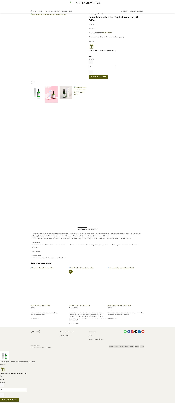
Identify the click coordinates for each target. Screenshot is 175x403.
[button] (124, 11)
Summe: (91, 56)
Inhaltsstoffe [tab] (92, 229)
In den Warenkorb (98, 77)
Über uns (64, 11)
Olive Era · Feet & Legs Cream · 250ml (79, 305)
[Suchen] (31, 11)
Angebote (57, 11)
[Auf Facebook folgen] (128, 331)
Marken (40, 11)
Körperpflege (92, 14)
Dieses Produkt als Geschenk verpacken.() (102, 50)
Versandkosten (107, 32)
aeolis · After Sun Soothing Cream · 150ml (119, 305)
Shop (34, 11)
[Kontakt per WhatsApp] (125, 331)
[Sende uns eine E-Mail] (135, 331)
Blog (70, 11)
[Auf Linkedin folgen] (139, 331)
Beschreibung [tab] (82, 229)
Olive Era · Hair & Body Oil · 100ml (40, 305)
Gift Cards (49, 11)
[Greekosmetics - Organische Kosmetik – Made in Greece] (87, 4)
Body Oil (100, 14)
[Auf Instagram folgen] (132, 331)
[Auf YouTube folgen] (142, 331)
